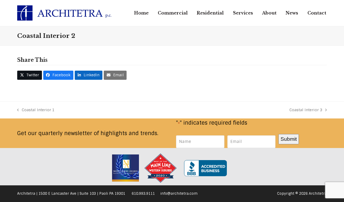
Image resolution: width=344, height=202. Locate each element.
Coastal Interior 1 (36, 110)
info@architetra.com (179, 193)
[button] (29, 75)
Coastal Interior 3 (305, 110)
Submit (289, 139)
